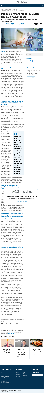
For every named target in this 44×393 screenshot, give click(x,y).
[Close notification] (38, 189)
